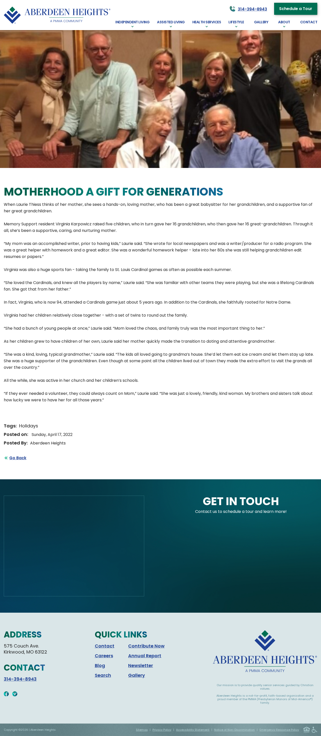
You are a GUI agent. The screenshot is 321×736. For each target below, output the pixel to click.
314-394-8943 (20, 679)
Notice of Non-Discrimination (234, 730)
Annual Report (144, 656)
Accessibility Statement (192, 730)
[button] (132, 23)
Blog (100, 665)
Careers (104, 656)
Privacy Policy (161, 730)
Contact (104, 646)
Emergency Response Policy (279, 730)
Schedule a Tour (295, 9)
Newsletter (140, 665)
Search (103, 675)
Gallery (136, 675)
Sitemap (142, 730)
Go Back (17, 458)
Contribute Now (146, 646)
